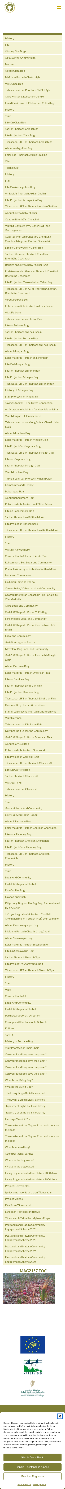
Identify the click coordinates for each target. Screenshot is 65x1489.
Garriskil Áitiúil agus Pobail (21, 814)
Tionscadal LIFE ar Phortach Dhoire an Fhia (30, 698)
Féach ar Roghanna (32, 1476)
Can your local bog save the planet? (26, 1054)
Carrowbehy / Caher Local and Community (30, 588)
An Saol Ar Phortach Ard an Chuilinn (26, 193)
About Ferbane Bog (16, 299)
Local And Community (18, 877)
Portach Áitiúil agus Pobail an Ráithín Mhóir (31, 568)
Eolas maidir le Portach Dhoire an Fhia (27, 672)
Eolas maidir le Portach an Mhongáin (26, 357)
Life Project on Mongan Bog (21, 377)
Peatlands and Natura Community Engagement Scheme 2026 (25, 1248)
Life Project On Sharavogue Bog (24, 963)
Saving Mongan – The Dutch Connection (29, 402)
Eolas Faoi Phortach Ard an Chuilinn (26, 154)
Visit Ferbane (13, 312)
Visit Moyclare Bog (16, 472)
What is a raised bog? (17, 1147)
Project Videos (14, 1198)
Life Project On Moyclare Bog (23, 446)
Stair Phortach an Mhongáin (21, 396)
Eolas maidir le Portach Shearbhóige (26, 944)
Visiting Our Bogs (15, 51)
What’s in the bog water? (19, 1160)
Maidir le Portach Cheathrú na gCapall (27, 931)
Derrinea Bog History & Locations (25, 705)
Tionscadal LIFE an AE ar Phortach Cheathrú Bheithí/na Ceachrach (31, 291)
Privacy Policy (39, 1484)
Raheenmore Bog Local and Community (28, 562)
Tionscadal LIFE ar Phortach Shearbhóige (29, 970)
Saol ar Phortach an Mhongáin (22, 370)
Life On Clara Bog (15, 122)
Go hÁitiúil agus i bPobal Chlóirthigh (26, 612)
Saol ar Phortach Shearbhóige (22, 957)
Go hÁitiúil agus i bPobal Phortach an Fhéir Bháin (30, 627)
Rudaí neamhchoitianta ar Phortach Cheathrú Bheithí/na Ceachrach (31, 273)
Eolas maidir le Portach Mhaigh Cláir (26, 439)
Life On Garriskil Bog (17, 769)
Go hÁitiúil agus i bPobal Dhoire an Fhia (28, 737)
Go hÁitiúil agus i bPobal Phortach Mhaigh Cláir (30, 657)
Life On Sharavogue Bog (19, 950)
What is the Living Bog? (19, 1080)
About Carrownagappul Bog (22, 925)
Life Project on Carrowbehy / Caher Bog (29, 282)
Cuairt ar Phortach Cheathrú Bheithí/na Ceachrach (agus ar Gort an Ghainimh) (28, 239)
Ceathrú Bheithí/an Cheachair (22, 219)
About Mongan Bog (17, 351)
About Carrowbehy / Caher (21, 212)
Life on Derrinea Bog (17, 679)
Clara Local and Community (21, 605)
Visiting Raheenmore (17, 549)
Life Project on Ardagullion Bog (23, 200)
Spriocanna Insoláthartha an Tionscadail (28, 1192)
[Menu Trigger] (59, 6)
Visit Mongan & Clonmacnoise (23, 415)
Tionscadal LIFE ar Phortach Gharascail (28, 763)
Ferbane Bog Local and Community (25, 618)
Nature (9, 64)
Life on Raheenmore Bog (19, 510)
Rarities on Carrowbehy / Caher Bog (26, 264)
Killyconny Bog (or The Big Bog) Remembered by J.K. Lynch (32, 905)
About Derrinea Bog (17, 666)
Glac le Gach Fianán (32, 1457)
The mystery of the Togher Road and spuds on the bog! (32, 1127)
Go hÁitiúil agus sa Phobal (20, 883)
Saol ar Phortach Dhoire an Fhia (23, 685)
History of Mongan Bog (19, 390)
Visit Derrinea (13, 717)
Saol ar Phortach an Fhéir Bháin (23, 331)
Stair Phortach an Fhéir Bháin (22, 1047)
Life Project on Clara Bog (20, 135)
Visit (8, 161)
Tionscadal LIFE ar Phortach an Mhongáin (29, 383)
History (9, 38)
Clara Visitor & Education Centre (24, 96)
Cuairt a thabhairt (15, 996)
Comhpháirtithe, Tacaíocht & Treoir (26, 1022)
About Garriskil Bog (17, 743)
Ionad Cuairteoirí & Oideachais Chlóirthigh (30, 103)
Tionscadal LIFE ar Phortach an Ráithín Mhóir (32, 530)
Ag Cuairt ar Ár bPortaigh (20, 57)
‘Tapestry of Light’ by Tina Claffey (25, 1105)
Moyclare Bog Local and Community (26, 648)
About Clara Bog (15, 70)
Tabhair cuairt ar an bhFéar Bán (23, 318)
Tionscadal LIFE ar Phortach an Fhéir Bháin (30, 344)
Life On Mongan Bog (17, 364)
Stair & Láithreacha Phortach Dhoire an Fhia (30, 711)
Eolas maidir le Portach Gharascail (25, 750)
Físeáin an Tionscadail (18, 1205)
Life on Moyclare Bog (18, 459)
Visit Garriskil (13, 782)
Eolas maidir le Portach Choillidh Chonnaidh (31, 827)
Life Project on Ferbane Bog (21, 338)
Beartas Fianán (24, 1484)
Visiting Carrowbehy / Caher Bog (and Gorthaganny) (27, 228)
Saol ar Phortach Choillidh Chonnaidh (27, 840)
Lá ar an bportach (15, 896)
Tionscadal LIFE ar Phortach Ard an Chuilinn (31, 206)
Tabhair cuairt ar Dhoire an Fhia (23, 724)
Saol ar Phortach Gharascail (21, 776)
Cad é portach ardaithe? (19, 1153)
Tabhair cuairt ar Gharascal (21, 789)
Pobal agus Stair (14, 491)
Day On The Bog (15, 890)
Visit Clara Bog (14, 83)
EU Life (9, 1028)
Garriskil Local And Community (23, 808)
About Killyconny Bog (18, 821)
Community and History (19, 484)
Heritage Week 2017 (17, 1119)
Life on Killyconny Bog (18, 834)
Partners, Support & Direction (22, 1015)
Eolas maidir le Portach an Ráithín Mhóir (28, 504)
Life (7, 44)
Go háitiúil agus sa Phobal (20, 581)
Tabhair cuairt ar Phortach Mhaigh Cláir (28, 478)
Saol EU (9, 1034)
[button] (60, 1416)
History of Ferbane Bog (19, 1041)
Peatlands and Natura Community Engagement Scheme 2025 (25, 1227)
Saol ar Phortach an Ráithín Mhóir (25, 517)
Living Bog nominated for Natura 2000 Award (32, 1173)
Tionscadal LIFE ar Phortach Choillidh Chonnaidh (27, 856)
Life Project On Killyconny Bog (23, 847)
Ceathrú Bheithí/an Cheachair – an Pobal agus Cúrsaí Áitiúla (32, 597)
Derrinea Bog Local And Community (26, 730)
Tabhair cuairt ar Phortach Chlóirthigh (27, 90)
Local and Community (18, 575)
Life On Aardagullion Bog (20, 187)
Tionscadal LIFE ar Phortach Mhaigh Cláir (29, 452)
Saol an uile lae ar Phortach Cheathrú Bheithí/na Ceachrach (26, 256)
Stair (8, 115)
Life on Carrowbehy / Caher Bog (24, 247)
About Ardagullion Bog (19, 148)
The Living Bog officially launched (25, 1093)
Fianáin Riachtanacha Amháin (32, 1466)
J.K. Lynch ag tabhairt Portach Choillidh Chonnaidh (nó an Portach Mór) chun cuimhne (32, 916)
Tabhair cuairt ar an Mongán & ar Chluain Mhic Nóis (32, 424)
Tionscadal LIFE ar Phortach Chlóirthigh (28, 141)
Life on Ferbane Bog (17, 325)
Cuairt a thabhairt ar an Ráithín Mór (26, 556)
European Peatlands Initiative (22, 1211)
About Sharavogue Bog (19, 937)
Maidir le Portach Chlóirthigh (22, 77)
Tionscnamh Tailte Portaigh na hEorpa (27, 1218)
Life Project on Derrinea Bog (22, 692)
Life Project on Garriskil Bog (22, 756)
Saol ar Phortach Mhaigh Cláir (22, 465)
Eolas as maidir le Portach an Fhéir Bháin (29, 306)
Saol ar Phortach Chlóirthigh (21, 128)
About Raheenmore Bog (19, 497)
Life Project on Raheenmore (21, 523)
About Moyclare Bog (17, 433)
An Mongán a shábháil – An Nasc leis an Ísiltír (31, 409)
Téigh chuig (12, 167)
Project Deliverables (17, 1185)
